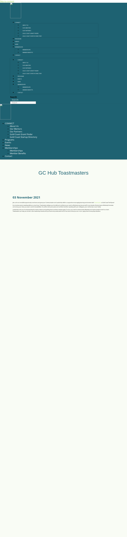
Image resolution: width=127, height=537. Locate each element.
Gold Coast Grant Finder (21, 134)
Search (13, 97)
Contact (17, 55)
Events (17, 41)
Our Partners (16, 131)
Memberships (19, 47)
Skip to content (7, 1)
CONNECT (17, 22)
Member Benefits (28, 52)
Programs (18, 39)
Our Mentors (16, 128)
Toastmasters (97, 202)
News (16, 44)
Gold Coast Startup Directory (32, 36)
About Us (14, 126)
